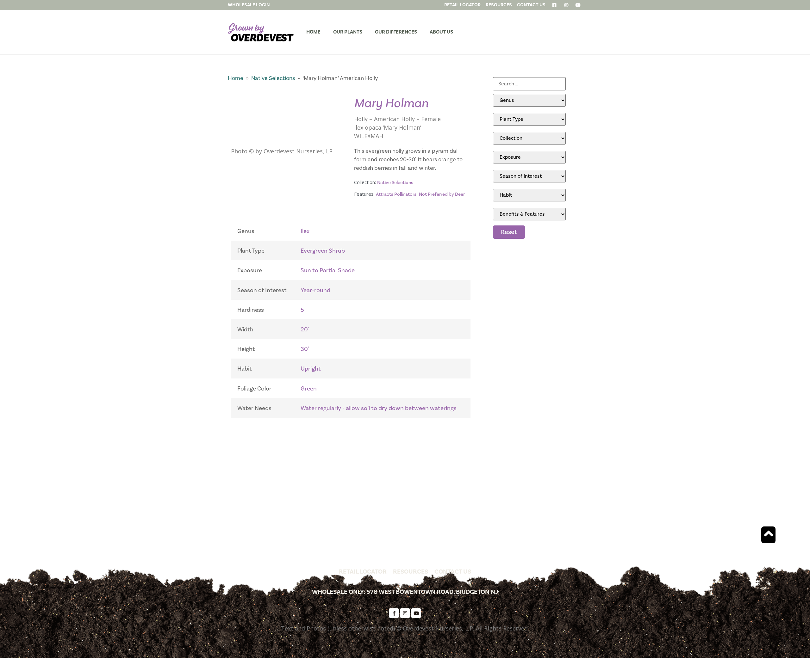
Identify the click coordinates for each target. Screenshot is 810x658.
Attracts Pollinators (396, 194)
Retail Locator (363, 571)
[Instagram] (405, 613)
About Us (441, 32)
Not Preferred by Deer (442, 194)
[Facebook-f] (394, 613)
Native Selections (273, 78)
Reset (509, 232)
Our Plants (347, 32)
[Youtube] (416, 613)
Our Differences (396, 32)
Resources (410, 571)
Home (313, 32)
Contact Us (452, 571)
